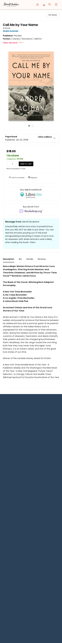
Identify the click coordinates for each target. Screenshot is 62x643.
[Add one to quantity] (16, 163)
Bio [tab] (20, 259)
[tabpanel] (31, 326)
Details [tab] (29, 259)
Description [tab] (8, 259)
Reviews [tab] (42, 259)
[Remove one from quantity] (8, 163)
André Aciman (10, 31)
